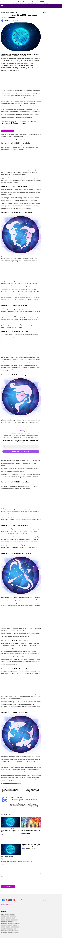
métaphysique (4, 923)
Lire (2, 834)
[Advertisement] (21, 81)
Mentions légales (4, 908)
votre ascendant (30, 132)
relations (15, 925)
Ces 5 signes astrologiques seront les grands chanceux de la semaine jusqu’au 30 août (30, 832)
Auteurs (22, 899)
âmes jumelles (4, 932)
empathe (3, 919)
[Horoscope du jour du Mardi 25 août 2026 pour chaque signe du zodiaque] (10, 822)
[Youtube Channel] (14, 900)
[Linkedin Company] (11, 900)
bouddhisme (13, 916)
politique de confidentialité (23, 455)
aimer (3, 914)
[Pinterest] (15, 783)
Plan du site (44, 900)
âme (17, 930)
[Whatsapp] (19, 783)
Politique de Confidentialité (6, 904)
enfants (8, 919)
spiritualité (3, 928)
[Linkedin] (11, 783)
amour (7, 914)
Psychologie (10, 925)
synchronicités (10, 928)
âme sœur (11, 932)
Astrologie (4, 785)
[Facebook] (3, 783)
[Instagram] (6, 900)
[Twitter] (4, 900)
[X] (7, 783)
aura (8, 916)
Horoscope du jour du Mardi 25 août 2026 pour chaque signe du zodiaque (10, 831)
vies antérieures (4, 930)
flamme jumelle (14, 919)
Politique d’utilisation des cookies (48, 896)
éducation (16, 932)
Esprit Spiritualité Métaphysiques (31, 1)
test (15, 928)
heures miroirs (4, 921)
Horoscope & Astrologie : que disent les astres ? (9, 828)
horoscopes (11, 921)
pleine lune (4, 925)
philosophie (17, 923)
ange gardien (12, 914)
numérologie (11, 923)
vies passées (11, 930)
